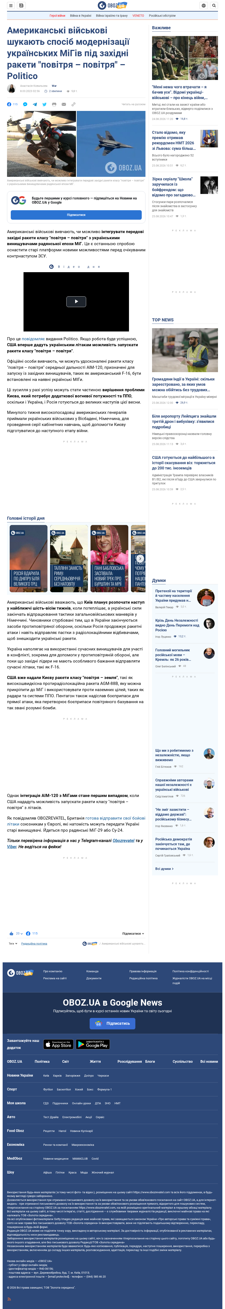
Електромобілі (72, 1117)
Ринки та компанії (55, 1144)
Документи (94, 978)
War (54, 85)
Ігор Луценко (163, 636)
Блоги (150, 1061)
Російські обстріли (162, 15)
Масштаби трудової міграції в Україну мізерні (184, 396)
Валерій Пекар (164, 607)
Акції (88, 1117)
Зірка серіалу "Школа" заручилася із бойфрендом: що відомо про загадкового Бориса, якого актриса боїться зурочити (174, 187)
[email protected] (58, 1276)
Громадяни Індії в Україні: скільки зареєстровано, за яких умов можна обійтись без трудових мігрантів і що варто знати (183, 385)
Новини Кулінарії (81, 1131)
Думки (159, 580)
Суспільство (183, 1061)
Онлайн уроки (81, 1103)
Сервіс (100, 1117)
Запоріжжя (72, 1075)
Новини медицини (56, 1158)
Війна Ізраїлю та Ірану (112, 15)
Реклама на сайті (55, 978)
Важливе (161, 27)
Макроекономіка (83, 1144)
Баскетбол (64, 1089)
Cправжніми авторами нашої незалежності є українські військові (174, 785)
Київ (46, 1075)
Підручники (60, 1103)
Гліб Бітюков (163, 766)
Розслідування (130, 1061)
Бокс (90, 1089)
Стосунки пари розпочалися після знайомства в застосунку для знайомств (174, 206)
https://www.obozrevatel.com (151, 1192)
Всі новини (209, 1061)
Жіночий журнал (103, 1172)
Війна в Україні (80, 15)
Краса (72, 1172)
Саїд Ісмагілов (164, 796)
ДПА (98, 1103)
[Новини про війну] (89, 945)
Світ (65, 1061)
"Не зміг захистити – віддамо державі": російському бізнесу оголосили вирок (172, 814)
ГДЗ (46, 1103)
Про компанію (52, 971)
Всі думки (163, 869)
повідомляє (33, 338)
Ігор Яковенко (164, 826)
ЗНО (108, 1103)
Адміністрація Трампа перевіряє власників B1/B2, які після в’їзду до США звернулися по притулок (184, 479)
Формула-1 (104, 1089)
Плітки (60, 1172)
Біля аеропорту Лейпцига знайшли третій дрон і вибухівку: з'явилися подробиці (184, 421)
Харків (57, 1075)
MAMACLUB (80, 1158)
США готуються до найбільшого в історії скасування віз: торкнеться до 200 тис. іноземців (183, 463)
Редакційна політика (34, 943)
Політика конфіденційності (190, 971)
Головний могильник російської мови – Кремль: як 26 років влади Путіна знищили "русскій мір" (174, 655)
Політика (42, 1061)
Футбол (48, 1089)
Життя (95, 1061)
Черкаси (103, 1075)
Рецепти (49, 1131)
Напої (62, 1131)
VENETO (138, 15)
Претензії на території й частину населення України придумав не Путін (173, 596)
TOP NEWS (163, 319)
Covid (95, 1158)
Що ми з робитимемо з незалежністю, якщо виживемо (174, 755)
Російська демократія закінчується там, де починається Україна (173, 844)
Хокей (79, 1089)
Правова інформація (142, 971)
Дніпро (89, 1075)
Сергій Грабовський (167, 855)
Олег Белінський (165, 666)
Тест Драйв (50, 1117)
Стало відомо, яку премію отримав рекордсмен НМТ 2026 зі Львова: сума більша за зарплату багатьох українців (173, 140)
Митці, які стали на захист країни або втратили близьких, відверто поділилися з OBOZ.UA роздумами (182, 109)
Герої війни (57, 15)
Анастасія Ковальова (33, 85)
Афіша (47, 1172)
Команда (92, 971)
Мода (84, 1172)
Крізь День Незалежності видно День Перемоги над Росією (177, 625)
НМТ (117, 1103)
